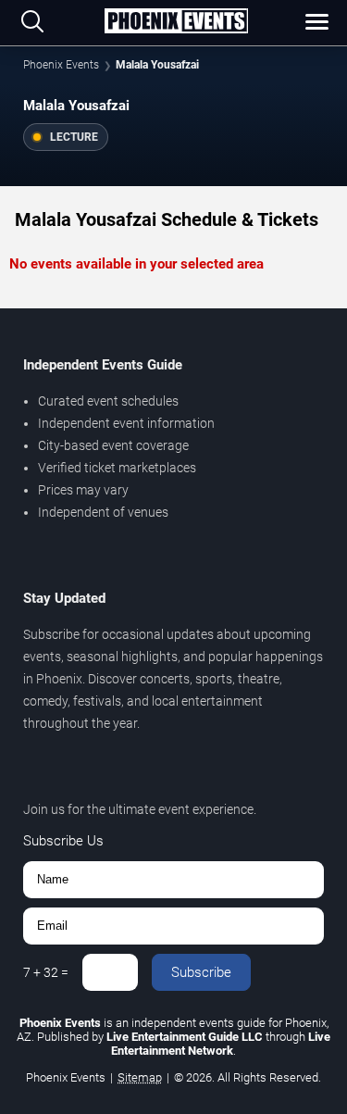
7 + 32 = (45, 972)
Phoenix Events (61, 64)
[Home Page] (176, 22)
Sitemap (140, 1077)
